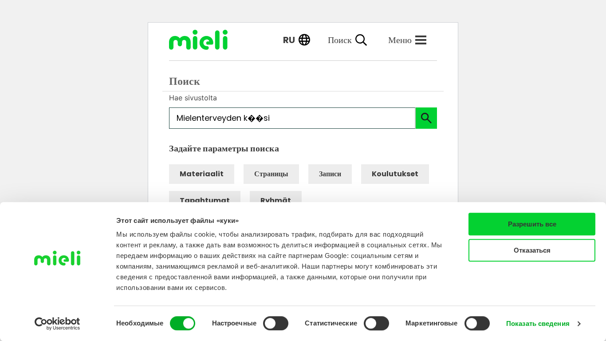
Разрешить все (532, 224)
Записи (330, 174)
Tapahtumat (205, 200)
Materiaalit (202, 174)
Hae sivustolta (193, 97)
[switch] (275, 323)
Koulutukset (395, 174)
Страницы (271, 174)
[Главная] (205, 40)
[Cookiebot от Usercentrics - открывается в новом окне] (57, 323)
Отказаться (532, 250)
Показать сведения (538, 323)
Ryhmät (275, 200)
